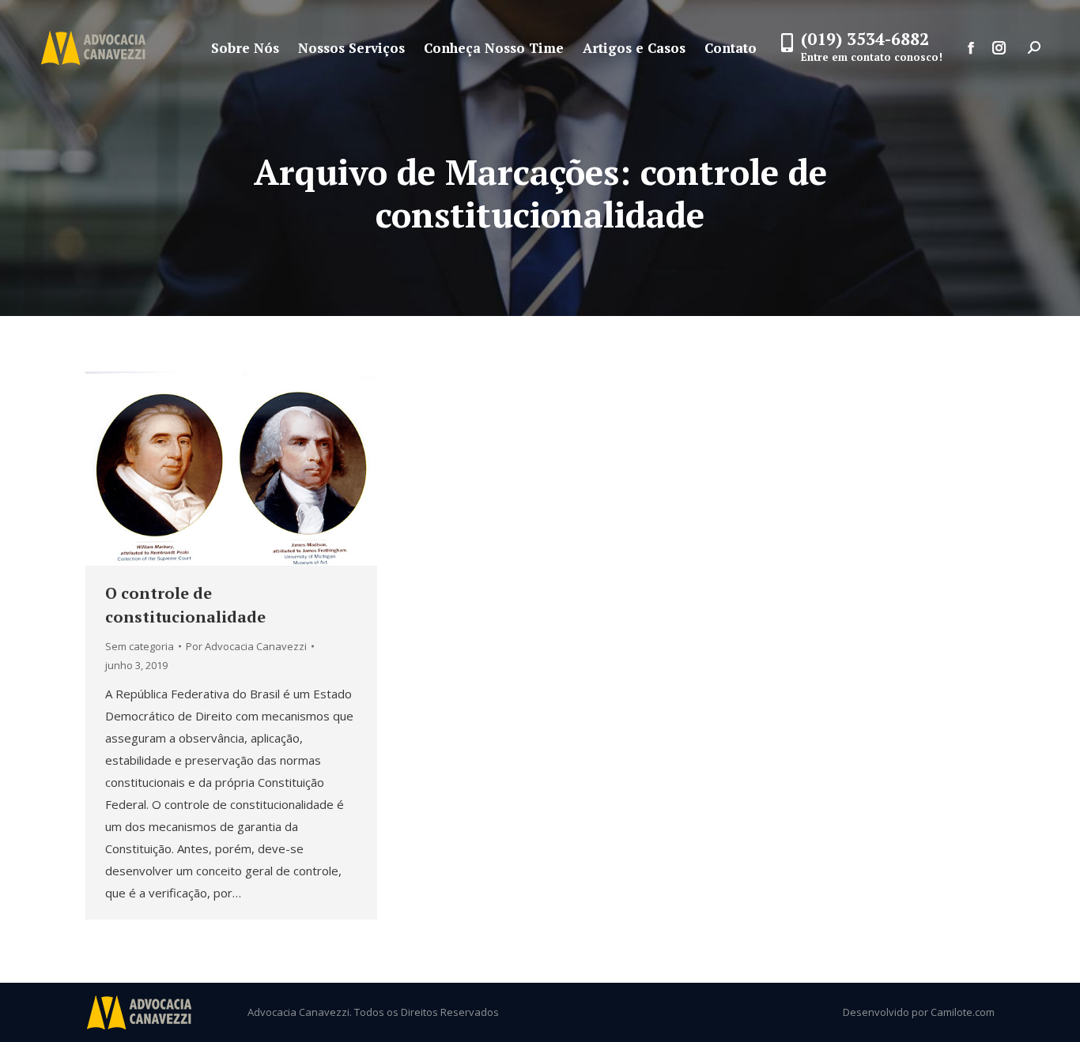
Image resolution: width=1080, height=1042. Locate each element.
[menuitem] (245, 48)
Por (246, 646)
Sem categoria (139, 646)
